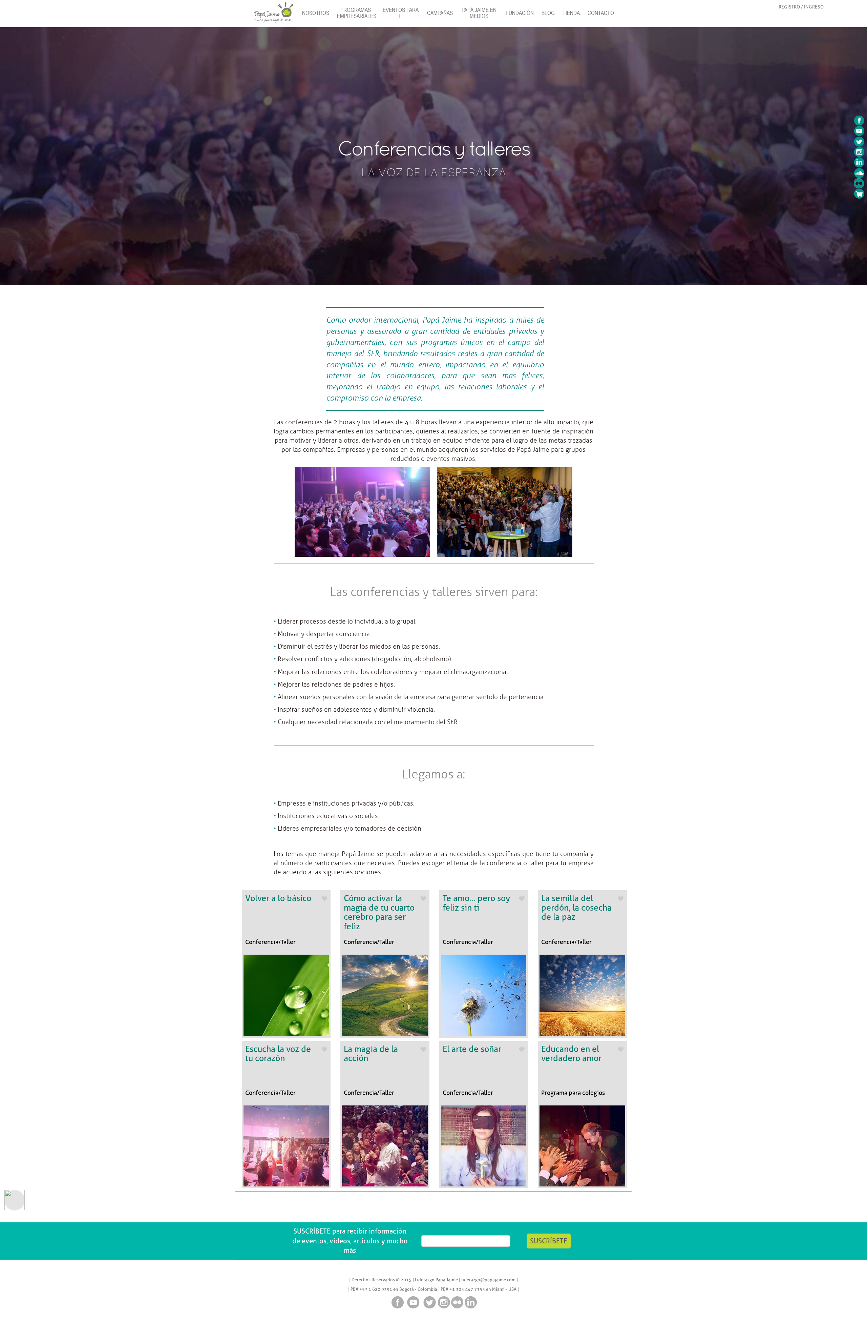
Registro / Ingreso (801, 6)
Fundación (520, 12)
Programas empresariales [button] (356, 12)
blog (548, 12)
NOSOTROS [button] (315, 12)
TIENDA (571, 12)
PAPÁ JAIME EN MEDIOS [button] (479, 12)
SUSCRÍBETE (548, 1241)
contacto (601, 12)
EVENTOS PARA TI (401, 12)
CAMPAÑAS (440, 12)
